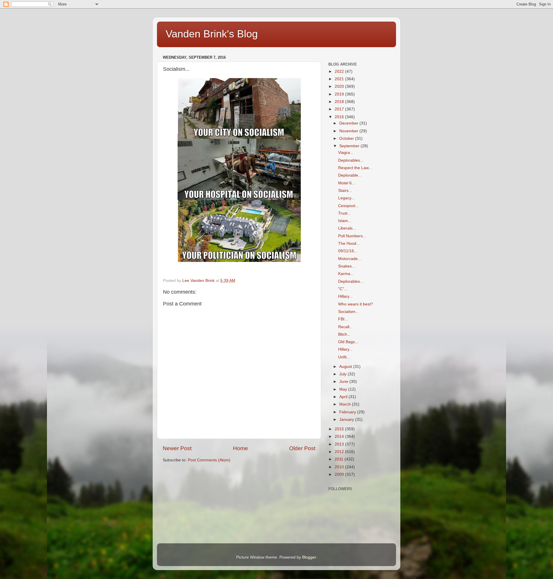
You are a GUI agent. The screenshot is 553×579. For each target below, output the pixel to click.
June (344, 381)
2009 (340, 474)
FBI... (343, 319)
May (343, 389)
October (347, 138)
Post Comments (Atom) (209, 460)
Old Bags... (348, 342)
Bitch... (344, 334)
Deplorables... (350, 160)
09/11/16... (347, 251)
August (346, 366)
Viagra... (345, 152)
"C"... (342, 289)
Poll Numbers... (352, 236)
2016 (340, 117)
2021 (340, 79)
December (349, 123)
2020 (340, 86)
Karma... (346, 274)
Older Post (302, 448)
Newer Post (177, 448)
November (349, 131)
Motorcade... (349, 259)
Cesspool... (348, 206)
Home (240, 448)
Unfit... (344, 357)
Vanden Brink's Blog (212, 34)
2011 (339, 459)
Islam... (344, 221)
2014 (340, 436)
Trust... (344, 213)
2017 (340, 109)
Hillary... (345, 296)
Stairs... (345, 190)
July (343, 374)
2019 (340, 94)
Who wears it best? (355, 304)
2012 (340, 452)
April (344, 397)
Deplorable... (349, 175)
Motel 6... (346, 183)
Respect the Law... (355, 168)
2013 (340, 444)
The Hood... (349, 243)
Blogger (309, 557)
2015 (340, 429)
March (345, 404)
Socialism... (348, 311)
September (350, 146)
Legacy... (346, 198)
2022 (340, 71)
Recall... (345, 327)
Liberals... (347, 228)
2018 (340, 102)
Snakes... (346, 266)
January (347, 419)
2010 (340, 467)
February (348, 412)
